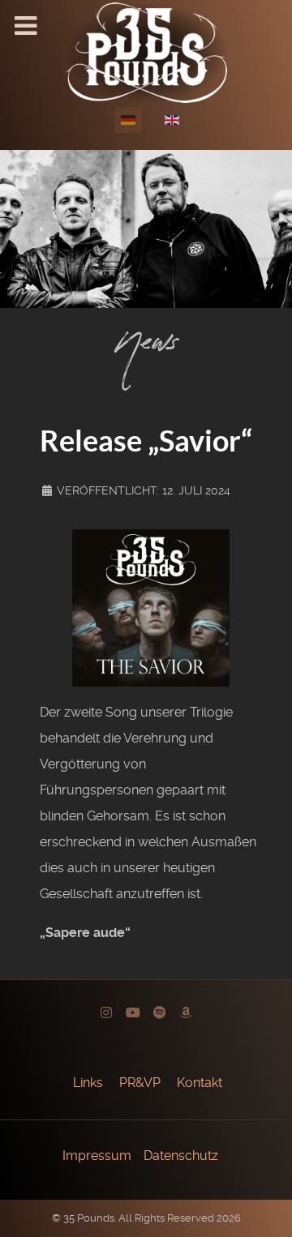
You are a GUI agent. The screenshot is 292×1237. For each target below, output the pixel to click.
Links (88, 1082)
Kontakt (199, 1082)
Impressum (96, 1155)
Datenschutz (181, 1155)
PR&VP (140, 1082)
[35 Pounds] (146, 51)
